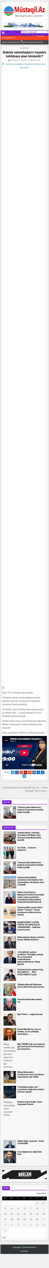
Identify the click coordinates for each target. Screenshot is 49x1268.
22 (37, 1219)
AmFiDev (24, 1251)
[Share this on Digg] (38, 772)
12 (18, 1214)
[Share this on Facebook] (17, 772)
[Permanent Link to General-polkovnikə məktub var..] (10, 1004)
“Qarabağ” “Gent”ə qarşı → (36, 791)
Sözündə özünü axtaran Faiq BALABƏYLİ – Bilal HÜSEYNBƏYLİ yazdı (30, 972)
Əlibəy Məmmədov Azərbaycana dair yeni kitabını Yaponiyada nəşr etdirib (30, 1074)
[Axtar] (22, 41)
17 (5, 1219)
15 (37, 1214)
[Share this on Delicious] (24, 776)
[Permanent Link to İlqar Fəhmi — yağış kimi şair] (10, 1019)
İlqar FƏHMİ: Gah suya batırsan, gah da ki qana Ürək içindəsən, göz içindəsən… (31, 1046)
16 (44, 1214)
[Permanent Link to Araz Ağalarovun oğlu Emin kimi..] (10, 1157)
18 (12, 1219)
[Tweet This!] (12, 772)
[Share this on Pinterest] (25, 772)
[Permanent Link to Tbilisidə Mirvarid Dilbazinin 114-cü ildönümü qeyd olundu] (10, 989)
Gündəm (24, 48)
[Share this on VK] (34, 772)
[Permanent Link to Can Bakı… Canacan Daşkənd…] (10, 852)
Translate (40, 36)
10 (5, 1214)
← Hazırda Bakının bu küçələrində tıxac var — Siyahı (24, 788)
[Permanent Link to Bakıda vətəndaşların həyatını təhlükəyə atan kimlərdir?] (24, 373)
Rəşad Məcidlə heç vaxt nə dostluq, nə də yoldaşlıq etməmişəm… (29, 1031)
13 (24, 1214)
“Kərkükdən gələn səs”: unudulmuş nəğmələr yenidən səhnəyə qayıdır (30, 1089)
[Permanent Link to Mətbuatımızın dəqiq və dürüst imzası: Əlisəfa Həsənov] (10, 942)
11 (12, 1214)
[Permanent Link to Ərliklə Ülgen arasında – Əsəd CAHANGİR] (10, 1144)
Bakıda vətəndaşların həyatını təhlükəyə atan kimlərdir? (24, 54)
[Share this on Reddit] (30, 772)
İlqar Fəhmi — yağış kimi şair (30, 1014)
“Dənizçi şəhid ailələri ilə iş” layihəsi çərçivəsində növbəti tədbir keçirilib (30, 809)
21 (31, 1219)
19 (18, 1219)
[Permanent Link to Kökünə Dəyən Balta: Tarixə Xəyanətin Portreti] (10, 1119)
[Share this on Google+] (21, 772)
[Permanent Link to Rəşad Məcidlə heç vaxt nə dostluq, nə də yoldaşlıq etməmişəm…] (10, 1034)
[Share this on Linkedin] (42, 772)
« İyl (4, 1238)
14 (31, 1214)
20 (24, 1219)
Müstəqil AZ (15, 60)
